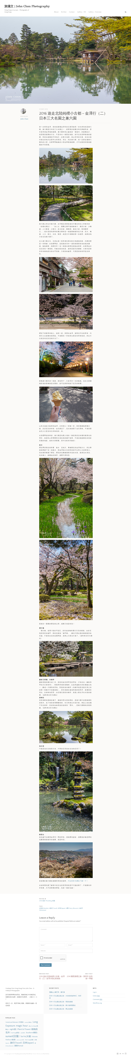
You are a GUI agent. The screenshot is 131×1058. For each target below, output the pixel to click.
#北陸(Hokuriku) (44, 908)
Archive (63, 12)
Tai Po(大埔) (25, 1036)
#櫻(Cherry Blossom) (72, 908)
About (56, 12)
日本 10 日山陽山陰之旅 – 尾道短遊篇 (61, 1002)
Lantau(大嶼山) (28, 1022)
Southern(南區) (31, 1033)
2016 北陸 (42, 901)
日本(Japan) (28, 1043)
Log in (95, 992)
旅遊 (53, 901)
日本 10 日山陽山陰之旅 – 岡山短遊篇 (61, 1009)
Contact (72, 12)
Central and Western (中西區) (15, 1022)
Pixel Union (46, 1054)
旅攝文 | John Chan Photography (27, 7)
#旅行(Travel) (53, 908)
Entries (96, 996)
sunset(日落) (12, 1036)
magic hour (22, 1025)
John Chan (24, 119)
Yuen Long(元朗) (29, 1040)
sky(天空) (23, 1032)
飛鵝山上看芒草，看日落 (57, 992)
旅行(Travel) (16, 1043)
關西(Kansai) (19, 1046)
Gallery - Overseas (94, 12)
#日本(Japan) (62, 908)
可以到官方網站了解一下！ (78, 881)
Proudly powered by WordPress (23, 1054)
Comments (97, 999)
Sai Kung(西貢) (15, 1033)
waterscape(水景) (20, 1039)
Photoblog (49, 901)
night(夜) (13, 1029)
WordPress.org (97, 1003)
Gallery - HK (81, 12)
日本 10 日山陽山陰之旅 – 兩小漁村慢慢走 (62, 1005)
